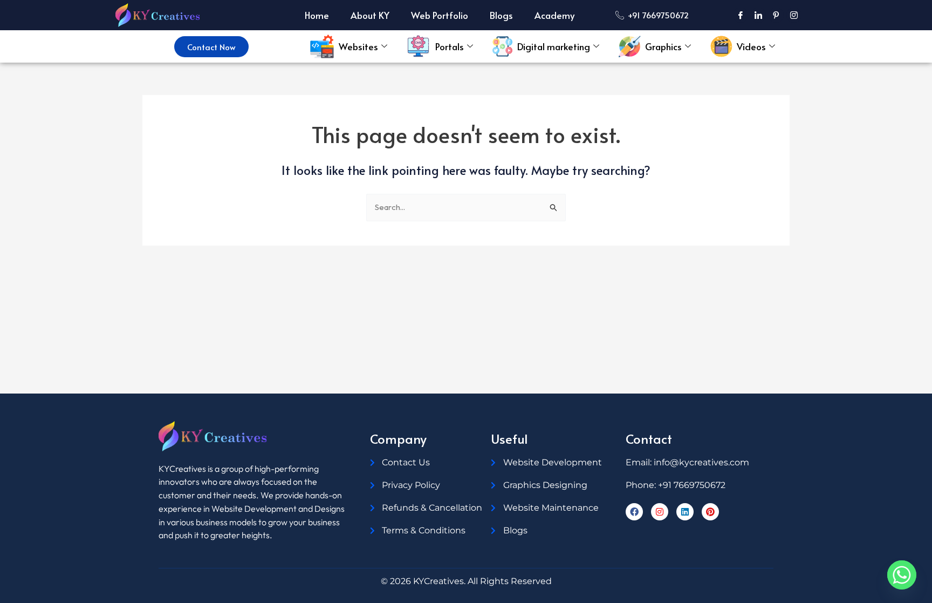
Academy (554, 15)
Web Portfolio (439, 15)
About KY (370, 15)
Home (317, 15)
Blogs (501, 15)
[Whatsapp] (901, 575)
